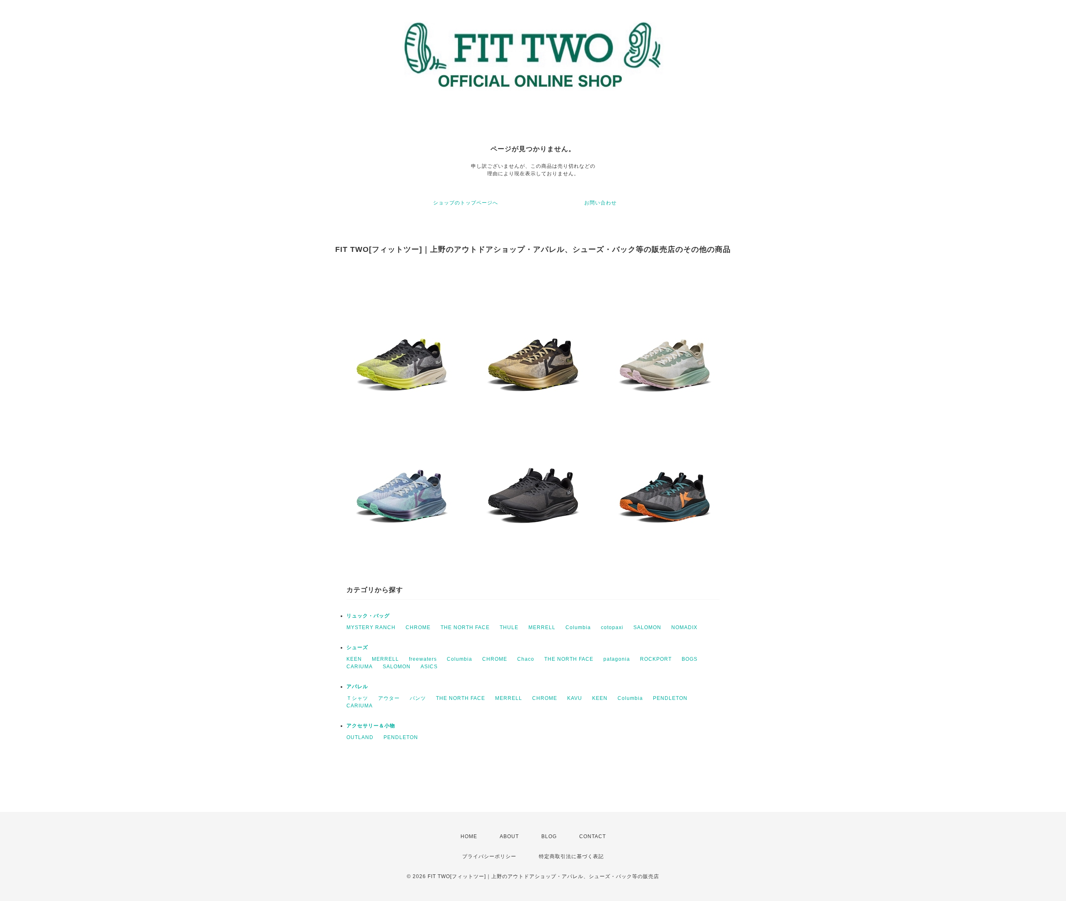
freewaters (423, 659)
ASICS (429, 667)
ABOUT (509, 836)
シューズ (357, 647)
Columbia (578, 627)
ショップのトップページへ (465, 203)
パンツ (418, 698)
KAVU (574, 698)
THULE (509, 627)
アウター (389, 698)
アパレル (357, 686)
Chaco (525, 659)
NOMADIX (684, 627)
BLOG (549, 836)
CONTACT (592, 836)
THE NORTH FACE (465, 627)
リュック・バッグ (368, 616)
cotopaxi (612, 627)
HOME (469, 836)
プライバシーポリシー (489, 856)
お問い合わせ (600, 203)
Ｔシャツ (357, 698)
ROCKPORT (656, 659)
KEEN (354, 659)
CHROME (418, 627)
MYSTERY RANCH (371, 627)
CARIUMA (359, 667)
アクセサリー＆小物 (370, 726)
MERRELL (541, 627)
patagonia (616, 659)
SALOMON (647, 627)
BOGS (689, 659)
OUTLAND (360, 737)
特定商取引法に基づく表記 (571, 856)
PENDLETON (670, 698)
